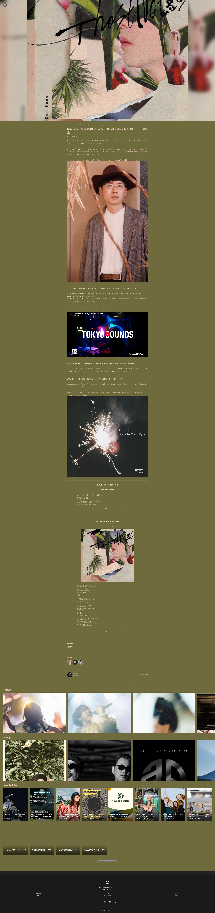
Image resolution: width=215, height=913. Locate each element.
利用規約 (38, 895)
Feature (7, 689)
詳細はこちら (107, 508)
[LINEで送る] (133, 683)
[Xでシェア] (107, 683)
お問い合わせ (38, 893)
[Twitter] (105, 902)
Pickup (6, 737)
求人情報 (176, 893)
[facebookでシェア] (81, 683)
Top (68, 125)
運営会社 (176, 895)
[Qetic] (5, 5)
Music (71, 125)
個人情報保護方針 (107, 895)
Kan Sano (70, 647)
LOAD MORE (107, 861)
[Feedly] (115, 902)
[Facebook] (99, 902)
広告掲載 (107, 893)
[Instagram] (110, 902)
